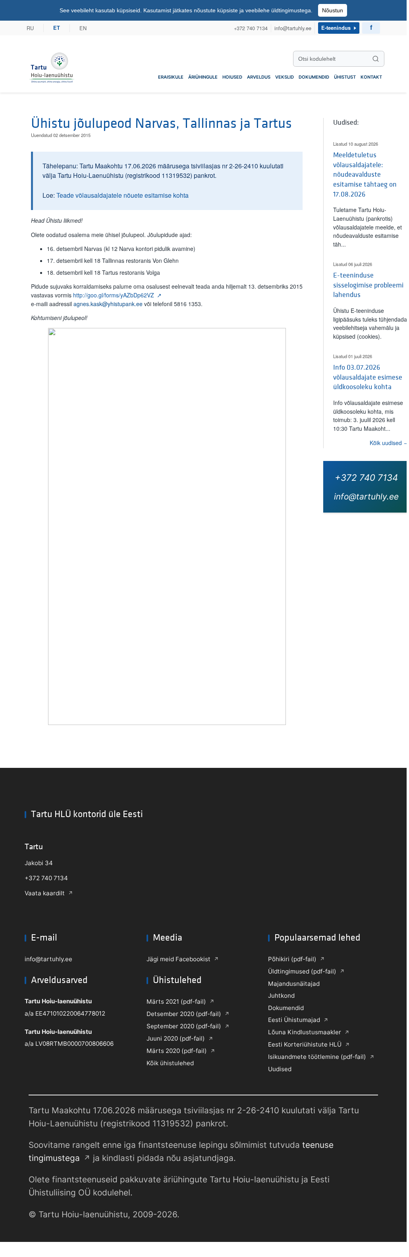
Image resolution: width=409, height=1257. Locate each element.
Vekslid (284, 77)
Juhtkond (281, 995)
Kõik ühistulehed (170, 1063)
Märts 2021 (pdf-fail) (176, 1001)
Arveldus (258, 77)
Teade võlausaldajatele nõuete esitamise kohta (122, 195)
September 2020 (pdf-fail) (184, 1026)
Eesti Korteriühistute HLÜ (304, 1044)
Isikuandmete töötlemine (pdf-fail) (317, 1056)
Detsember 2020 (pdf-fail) (184, 1014)
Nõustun (332, 10)
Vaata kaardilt (45, 893)
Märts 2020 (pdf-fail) (177, 1051)
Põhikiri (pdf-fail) (292, 959)
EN (83, 28)
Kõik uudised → (389, 443)
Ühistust (345, 77)
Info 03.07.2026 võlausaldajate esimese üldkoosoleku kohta (367, 377)
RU (30, 28)
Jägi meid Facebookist (178, 959)
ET (56, 27)
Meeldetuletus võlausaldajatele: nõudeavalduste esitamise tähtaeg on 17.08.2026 (365, 174)
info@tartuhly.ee (292, 28)
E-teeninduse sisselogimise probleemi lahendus (368, 285)
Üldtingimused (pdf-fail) (302, 971)
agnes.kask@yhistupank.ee (108, 304)
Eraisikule (170, 77)
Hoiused (232, 77)
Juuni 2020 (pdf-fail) (176, 1038)
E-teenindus (336, 27)
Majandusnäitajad (294, 983)
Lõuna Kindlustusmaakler (304, 1032)
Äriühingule (203, 77)
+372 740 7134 (251, 28)
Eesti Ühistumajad (294, 1020)
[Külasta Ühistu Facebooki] (371, 28)
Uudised (279, 1069)
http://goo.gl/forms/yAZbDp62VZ (113, 295)
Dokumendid (314, 77)
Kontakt (371, 77)
